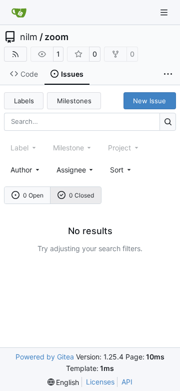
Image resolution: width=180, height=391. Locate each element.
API (127, 381)
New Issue (149, 101)
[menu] (121, 169)
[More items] (168, 74)
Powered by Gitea (45, 356)
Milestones (74, 101)
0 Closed (81, 195)
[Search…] (168, 121)
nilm (29, 37)
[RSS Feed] (15, 54)
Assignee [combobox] (71, 169)
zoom (56, 37)
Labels (24, 101)
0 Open (33, 195)
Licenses (100, 381)
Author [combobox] (21, 169)
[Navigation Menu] (165, 12)
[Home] (19, 13)
